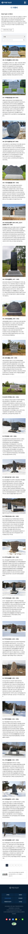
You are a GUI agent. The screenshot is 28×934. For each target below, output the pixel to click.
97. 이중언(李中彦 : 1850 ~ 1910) (10, 477)
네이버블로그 (22, 919)
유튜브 (7, 919)
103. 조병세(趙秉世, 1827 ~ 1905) (10, 279)
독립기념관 (7, 2)
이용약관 (20, 894)
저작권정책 (20, 898)
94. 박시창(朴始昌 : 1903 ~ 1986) (10, 598)
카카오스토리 (16, 919)
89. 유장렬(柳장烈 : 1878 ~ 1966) (10, 799)
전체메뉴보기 (25, 2)
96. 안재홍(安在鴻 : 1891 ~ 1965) (10, 516)
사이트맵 (20, 901)
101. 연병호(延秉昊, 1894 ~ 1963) (10, 319)
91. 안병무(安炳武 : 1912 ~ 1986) (10, 719)
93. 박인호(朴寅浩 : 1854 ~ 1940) (10, 639)
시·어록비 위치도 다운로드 (7, 30)
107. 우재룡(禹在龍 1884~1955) (10, 97)
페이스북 (13, 919)
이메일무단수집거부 (7, 901)
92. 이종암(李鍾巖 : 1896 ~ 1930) (10, 678)
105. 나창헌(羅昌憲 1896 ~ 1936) (10, 183)
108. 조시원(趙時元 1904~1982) (10, 60)
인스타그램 (10, 919)
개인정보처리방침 (8, 898)
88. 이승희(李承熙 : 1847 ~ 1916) (10, 840)
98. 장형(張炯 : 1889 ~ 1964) (9, 436)
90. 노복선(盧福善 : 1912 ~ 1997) (10, 760)
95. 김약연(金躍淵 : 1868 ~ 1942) (10, 557)
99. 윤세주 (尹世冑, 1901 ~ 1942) (10, 397)
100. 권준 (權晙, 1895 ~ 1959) (9, 358)
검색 (24, 40)
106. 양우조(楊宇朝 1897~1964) (10, 141)
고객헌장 (7, 894)
